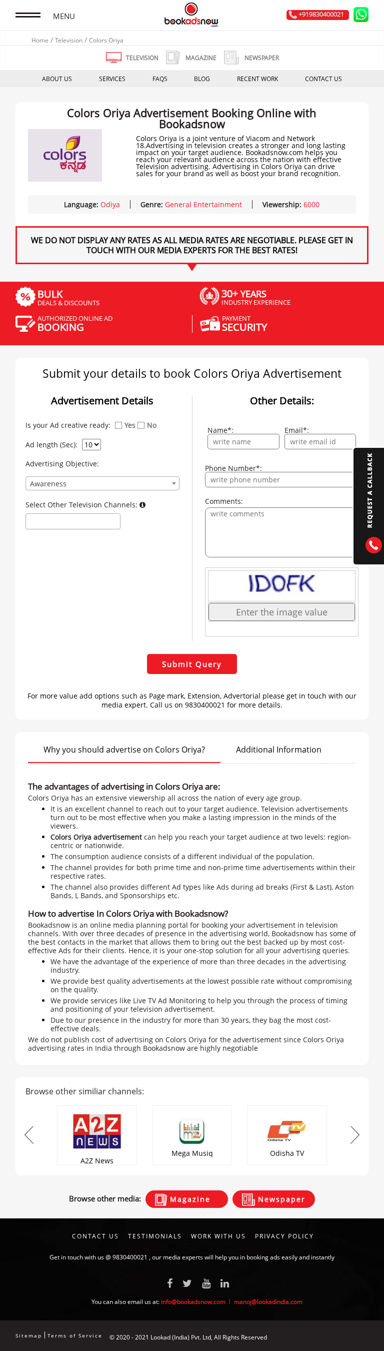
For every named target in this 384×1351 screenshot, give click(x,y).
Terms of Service (75, 1335)
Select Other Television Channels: (83, 504)
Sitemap (29, 1335)
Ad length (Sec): (52, 444)
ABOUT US (57, 79)
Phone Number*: (233, 468)
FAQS (160, 79)
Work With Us (218, 1236)
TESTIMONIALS (155, 1236)
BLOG (202, 79)
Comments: (224, 501)
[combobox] (103, 483)
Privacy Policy (284, 1236)
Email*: (296, 430)
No (151, 425)
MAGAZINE (201, 58)
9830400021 (130, 1257)
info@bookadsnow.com (193, 1301)
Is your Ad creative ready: (68, 425)
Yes (130, 425)
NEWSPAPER (261, 58)
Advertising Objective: (62, 463)
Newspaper (280, 1199)
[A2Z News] (97, 1108)
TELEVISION (142, 58)
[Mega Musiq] (192, 1108)
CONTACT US (323, 79)
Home (40, 40)
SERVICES (112, 79)
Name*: (221, 430)
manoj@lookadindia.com (268, 1301)
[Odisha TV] (287, 1108)
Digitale (357, 1337)
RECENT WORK (257, 79)
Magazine (188, 1199)
